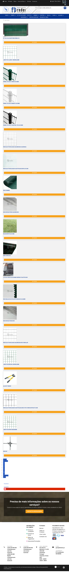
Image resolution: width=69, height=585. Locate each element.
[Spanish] (66, 4)
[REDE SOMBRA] (34, 182)
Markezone (9, 568)
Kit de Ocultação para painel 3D (11, 38)
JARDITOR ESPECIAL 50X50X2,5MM (11, 364)
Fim (4, 477)
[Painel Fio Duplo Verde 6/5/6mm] (34, 73)
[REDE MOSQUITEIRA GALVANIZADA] (34, 204)
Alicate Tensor (7, 386)
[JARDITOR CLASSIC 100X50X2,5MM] (34, 52)
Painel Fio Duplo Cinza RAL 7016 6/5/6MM (13, 125)
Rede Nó (5, 451)
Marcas (41, 528)
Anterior (5, 461)
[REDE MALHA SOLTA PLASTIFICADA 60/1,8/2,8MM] (34, 291)
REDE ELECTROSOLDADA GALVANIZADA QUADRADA (14, 146)
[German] (66, 3)
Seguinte (6, 475)
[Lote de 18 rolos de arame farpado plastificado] (34, 269)
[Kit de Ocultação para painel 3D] (34, 30)
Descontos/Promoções (34, 541)
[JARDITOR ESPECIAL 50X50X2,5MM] (34, 356)
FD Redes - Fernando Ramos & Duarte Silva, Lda (13, 567)
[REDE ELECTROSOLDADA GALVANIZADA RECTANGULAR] (34, 334)
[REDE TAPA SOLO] (34, 247)
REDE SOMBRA (6, 190)
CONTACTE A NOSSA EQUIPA (34, 511)
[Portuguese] (63, 1)
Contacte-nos (43, 536)
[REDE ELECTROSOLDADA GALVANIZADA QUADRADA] (34, 139)
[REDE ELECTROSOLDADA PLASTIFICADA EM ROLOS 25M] (34, 160)
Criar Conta (42, 534)
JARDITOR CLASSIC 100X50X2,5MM (11, 59)
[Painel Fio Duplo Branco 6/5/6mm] (34, 95)
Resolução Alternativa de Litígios (29, 567)
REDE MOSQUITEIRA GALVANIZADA (11, 212)
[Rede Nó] (34, 443)
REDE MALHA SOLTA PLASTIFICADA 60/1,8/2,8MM (14, 299)
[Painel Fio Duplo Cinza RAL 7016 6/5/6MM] (34, 117)
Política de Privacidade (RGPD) (42, 567)
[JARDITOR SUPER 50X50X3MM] (34, 421)
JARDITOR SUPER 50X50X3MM (10, 429)
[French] (64, 3)
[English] (66, 1)
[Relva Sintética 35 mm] (34, 226)
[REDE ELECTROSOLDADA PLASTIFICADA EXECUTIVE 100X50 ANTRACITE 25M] (34, 400)
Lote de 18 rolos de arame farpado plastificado (15, 277)
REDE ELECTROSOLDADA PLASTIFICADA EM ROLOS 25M (15, 168)
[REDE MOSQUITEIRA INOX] (34, 313)
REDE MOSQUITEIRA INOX (9, 320)
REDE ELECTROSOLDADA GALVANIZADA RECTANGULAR (15, 342)
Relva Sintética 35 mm (8, 233)
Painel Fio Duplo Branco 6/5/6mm (11, 103)
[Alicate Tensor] (34, 378)
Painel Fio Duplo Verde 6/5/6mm (11, 81)
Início (5, 459)
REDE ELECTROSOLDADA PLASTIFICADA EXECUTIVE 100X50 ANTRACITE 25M (20, 407)
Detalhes (34, 42)
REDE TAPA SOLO (7, 255)
